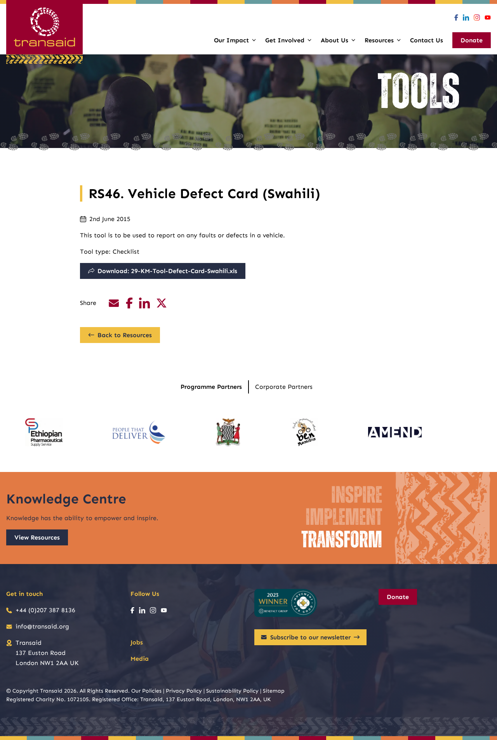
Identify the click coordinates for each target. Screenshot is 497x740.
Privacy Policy (184, 691)
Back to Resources (124, 335)
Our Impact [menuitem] (231, 40)
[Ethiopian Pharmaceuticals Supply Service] (43, 432)
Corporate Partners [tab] (284, 386)
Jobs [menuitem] (136, 642)
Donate (398, 597)
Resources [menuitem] (379, 40)
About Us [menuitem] (334, 40)
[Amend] (395, 432)
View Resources (37, 537)
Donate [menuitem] (472, 40)
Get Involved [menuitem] (284, 40)
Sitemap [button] (274, 691)
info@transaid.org (42, 626)
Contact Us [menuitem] (426, 40)
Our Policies (146, 691)
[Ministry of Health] (228, 432)
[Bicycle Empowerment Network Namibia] (304, 432)
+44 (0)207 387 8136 (45, 610)
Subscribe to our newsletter (310, 637)
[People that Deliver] (139, 432)
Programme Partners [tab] (211, 386)
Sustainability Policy (232, 691)
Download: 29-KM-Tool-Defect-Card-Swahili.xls (167, 271)
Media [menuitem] (139, 658)
